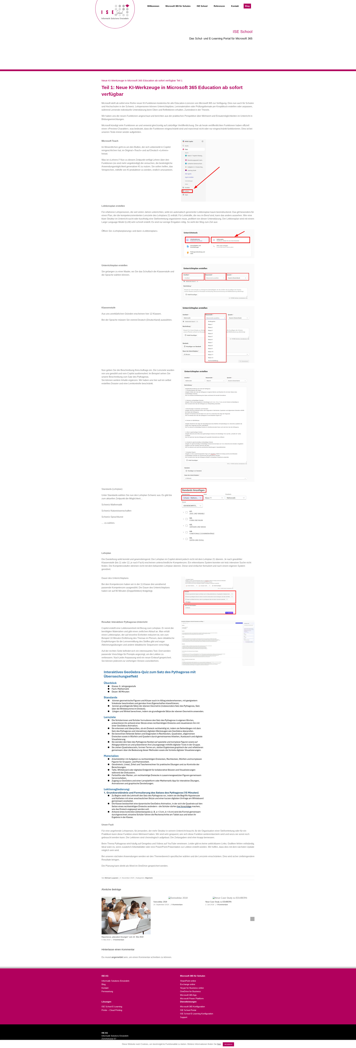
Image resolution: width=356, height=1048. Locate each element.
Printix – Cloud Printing (112, 1010)
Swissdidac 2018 (108, 902)
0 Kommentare (125, 905)
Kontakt (105, 988)
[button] (104, 919)
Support (183, 1017)
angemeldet (117, 957)
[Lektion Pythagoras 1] (217, 621)
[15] (217, 488)
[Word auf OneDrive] (158, 670)
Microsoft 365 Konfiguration (192, 1006)
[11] (217, 140)
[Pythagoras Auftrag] (217, 369)
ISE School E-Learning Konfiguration (196, 1013)
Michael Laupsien (111, 878)
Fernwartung (107, 991)
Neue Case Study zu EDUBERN (166, 902)
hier (219, 1044)
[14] (217, 307)
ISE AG (105, 976)
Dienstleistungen (188, 1001)
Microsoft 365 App (188, 995)
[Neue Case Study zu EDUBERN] (178, 898)
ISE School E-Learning (112, 1006)
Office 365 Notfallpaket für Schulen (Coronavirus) (225, 937)
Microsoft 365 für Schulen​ (192, 976)
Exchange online (187, 984)
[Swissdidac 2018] (126, 898)
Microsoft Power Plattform (192, 998)
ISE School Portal (188, 1010)
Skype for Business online (192, 988)
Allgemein (149, 878)
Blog (104, 984)
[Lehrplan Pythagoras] (217, 577)
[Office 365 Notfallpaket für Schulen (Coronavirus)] (229, 915)
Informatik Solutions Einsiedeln (115, 981)
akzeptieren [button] (228, 1044)
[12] (217, 230)
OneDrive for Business (190, 991)
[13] (217, 265)
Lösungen (106, 1001)
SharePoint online (188, 981)
